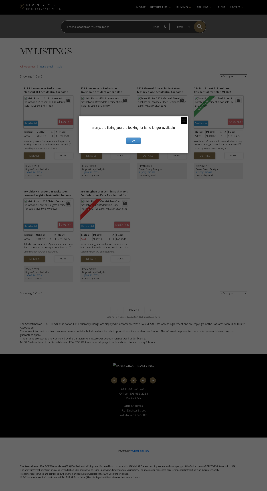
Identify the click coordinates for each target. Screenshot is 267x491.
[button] (114, 380)
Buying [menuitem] (182, 7)
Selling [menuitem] (202, 7)
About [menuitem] (235, 7)
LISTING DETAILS (34, 155)
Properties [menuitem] (158, 7)
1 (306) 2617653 (33, 172)
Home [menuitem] (140, 7)
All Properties (28, 66)
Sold (59, 66)
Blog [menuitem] (221, 7)
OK (133, 140)
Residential (46, 66)
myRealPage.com (140, 450)
